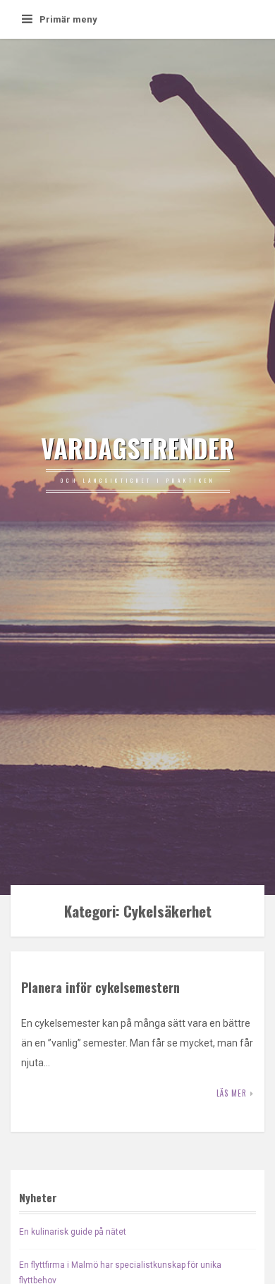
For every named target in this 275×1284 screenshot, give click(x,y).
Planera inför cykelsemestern (100, 986)
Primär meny (68, 19)
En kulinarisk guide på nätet (72, 1232)
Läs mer (231, 1093)
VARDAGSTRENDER (138, 448)
